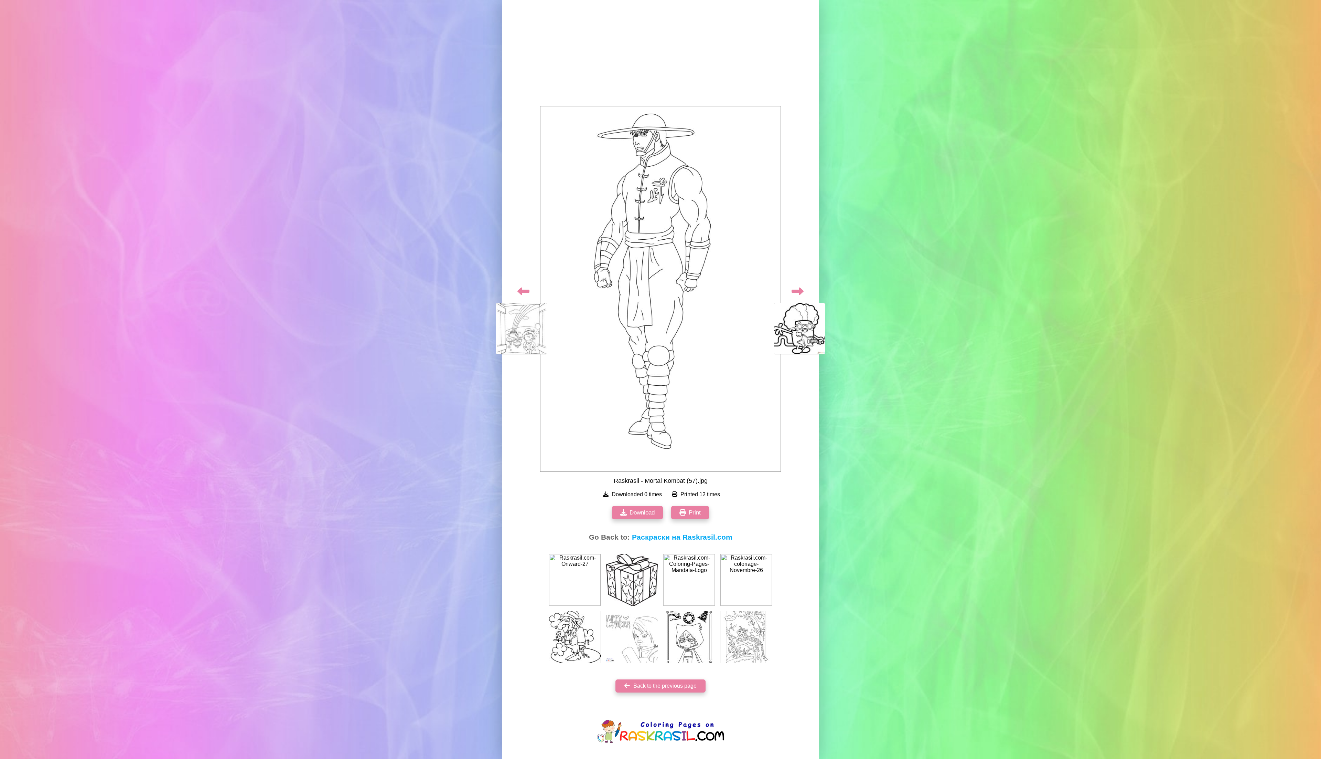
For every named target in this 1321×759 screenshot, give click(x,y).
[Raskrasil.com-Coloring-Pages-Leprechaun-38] (575, 637)
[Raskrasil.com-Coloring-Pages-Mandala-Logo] (689, 580)
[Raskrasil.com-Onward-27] (575, 580)
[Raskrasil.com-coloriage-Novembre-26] (746, 580)
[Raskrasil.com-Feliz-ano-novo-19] (689, 637)
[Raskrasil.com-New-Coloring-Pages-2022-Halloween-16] (632, 637)
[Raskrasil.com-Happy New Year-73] (632, 580)
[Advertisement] (660, 55)
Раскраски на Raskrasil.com (682, 537)
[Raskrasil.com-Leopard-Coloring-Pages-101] (746, 637)
